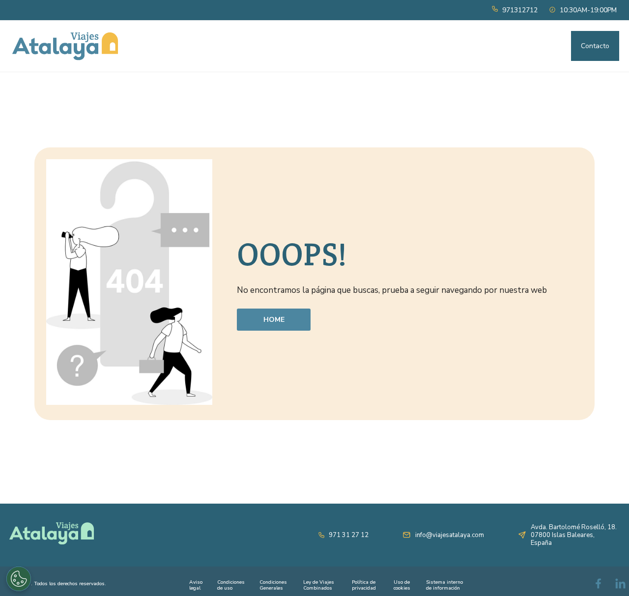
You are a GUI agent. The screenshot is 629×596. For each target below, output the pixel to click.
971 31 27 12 (349, 535)
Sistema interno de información (444, 585)
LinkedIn (621, 585)
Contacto (595, 46)
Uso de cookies (402, 585)
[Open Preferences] (18, 579)
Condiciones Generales (273, 585)
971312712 (520, 10)
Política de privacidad (364, 585)
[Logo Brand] (65, 46)
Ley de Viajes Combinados (318, 585)
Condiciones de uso (231, 585)
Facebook (599, 585)
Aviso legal (195, 585)
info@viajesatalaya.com (449, 535)
